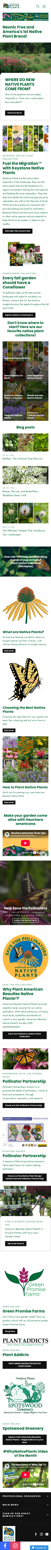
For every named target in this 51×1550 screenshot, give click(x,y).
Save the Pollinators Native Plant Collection (24, 1035)
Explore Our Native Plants (25, 920)
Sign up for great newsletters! (17, 1515)
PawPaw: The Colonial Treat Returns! (23, 458)
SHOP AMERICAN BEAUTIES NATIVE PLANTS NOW (24, 1364)
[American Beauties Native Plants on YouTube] (47, 1534)
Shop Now (10, 1331)
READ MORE (9, 651)
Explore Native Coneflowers (19, 315)
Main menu (11, 1504)
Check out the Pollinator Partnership (23, 1105)
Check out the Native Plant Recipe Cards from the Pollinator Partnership (25, 1177)
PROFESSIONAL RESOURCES (22, 1496)
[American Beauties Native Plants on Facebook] (35, 1534)
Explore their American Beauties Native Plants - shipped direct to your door (24, 1440)
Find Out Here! (15, 113)
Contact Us (40, 1548)
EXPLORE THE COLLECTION (17, 231)
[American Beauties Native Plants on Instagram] (41, 1534)
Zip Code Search (16, 1243)
